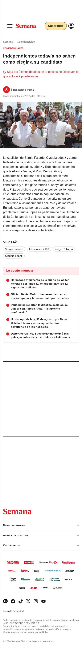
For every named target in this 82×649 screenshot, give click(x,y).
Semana (8, 41)
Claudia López (14, 255)
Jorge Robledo (64, 249)
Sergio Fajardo (14, 249)
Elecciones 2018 (39, 249)
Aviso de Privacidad (17, 611)
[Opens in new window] (13, 601)
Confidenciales (26, 41)
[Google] (5, 601)
